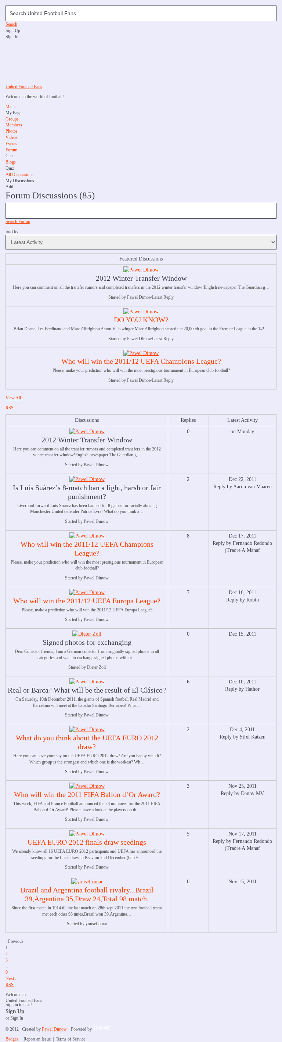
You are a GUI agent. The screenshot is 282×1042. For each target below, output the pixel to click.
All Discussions (19, 174)
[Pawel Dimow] (141, 270)
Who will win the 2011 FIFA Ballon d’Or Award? (87, 794)
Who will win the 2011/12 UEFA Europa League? (86, 601)
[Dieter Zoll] (86, 634)
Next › (11, 978)
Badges (12, 1039)
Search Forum (18, 221)
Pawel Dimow (54, 1029)
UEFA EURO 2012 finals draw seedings (87, 842)
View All (13, 397)
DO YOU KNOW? (141, 320)
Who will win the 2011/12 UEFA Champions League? (141, 361)
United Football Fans (24, 86)
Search (11, 24)
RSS (10, 407)
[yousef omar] (87, 881)
